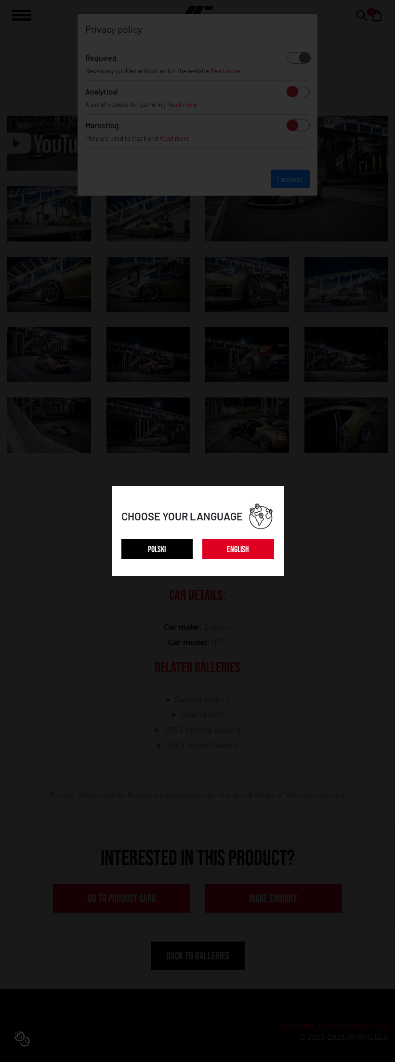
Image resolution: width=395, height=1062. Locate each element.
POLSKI (157, 549)
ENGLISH (238, 549)
